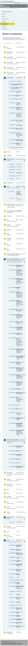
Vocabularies (5, 23)
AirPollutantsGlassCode (13, 270)
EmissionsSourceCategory (13, 569)
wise (8, 540)
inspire (9, 479)
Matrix (12, 577)
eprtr (8, 186)
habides (9, 238)
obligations (13, 175)
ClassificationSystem (13, 560)
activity (12, 191)
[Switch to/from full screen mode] (19, 3)
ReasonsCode (13, 397)
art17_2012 (10, 67)
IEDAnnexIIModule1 (11, 254)
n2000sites (13, 124)
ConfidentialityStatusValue (13, 564)
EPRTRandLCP (11, 204)
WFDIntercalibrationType (13, 608)
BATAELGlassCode (13, 292)
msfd (8, 507)
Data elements (5, 18)
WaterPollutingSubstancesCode (13, 466)
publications (10, 517)
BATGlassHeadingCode (13, 314)
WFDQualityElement (13, 615)
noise (8, 512)
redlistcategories (13, 143)
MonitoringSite (13, 580)
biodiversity (10, 77)
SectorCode (13, 405)
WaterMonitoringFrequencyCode (13, 418)
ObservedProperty (13, 582)
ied (7, 248)
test (8, 531)
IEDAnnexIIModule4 (11, 439)
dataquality (13, 91)
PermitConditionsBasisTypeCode (13, 392)
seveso (9, 526)
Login (17, 3)
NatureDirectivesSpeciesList (13, 139)
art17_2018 (10, 72)
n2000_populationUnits (13, 107)
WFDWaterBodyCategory (13, 619)
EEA (8, 1)
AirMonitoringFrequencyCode (13, 265)
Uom (12, 594)
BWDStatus (13, 557)
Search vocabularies (8, 43)
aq (7, 47)
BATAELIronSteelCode (13, 300)
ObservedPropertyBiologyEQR (13, 586)
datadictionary (11, 159)
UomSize (13, 601)
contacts (13, 164)
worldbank (10, 632)
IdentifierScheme (13, 573)
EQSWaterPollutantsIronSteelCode (13, 374)
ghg (8, 233)
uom (8, 535)
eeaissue (13, 172)
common (9, 155)
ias (7, 243)
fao (8, 219)
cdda (8, 151)
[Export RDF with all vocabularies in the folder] (24, 78)
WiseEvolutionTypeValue (13, 622)
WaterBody (13, 605)
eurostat (9, 216)
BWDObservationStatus (13, 545)
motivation (13, 102)
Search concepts (18, 43)
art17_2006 (10, 62)
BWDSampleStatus (13, 553)
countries (13, 522)
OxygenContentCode (13, 388)
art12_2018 (10, 57)
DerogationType (13, 450)
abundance (13, 81)
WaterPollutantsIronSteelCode (13, 430)
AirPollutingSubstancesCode (13, 446)
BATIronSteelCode (13, 321)
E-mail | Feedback (5, 641)
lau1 (8, 489)
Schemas (4, 21)
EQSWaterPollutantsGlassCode (13, 367)
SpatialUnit (13, 591)
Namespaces (4, 28)
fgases (8, 224)
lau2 (8, 493)
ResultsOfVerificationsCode (13, 454)
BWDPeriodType (13, 549)
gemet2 (9, 230)
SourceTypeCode (13, 408)
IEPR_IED (9, 472)
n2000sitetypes (13, 128)
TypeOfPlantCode (13, 459)
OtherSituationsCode (13, 381)
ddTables (13, 169)
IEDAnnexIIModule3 (11, 259)
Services (4, 26)
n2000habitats (13, 120)
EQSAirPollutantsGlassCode (13, 349)
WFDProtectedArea (13, 612)
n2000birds (13, 113)
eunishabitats (13, 98)
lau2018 (9, 496)
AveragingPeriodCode (13, 287)
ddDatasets (13, 166)
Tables (3, 16)
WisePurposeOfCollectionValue (13, 626)
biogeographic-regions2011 (13, 88)
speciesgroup (13, 147)
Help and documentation (7, 11)
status (12, 178)
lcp (7, 502)
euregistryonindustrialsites (11, 211)
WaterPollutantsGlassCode (13, 423)
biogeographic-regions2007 (13, 84)
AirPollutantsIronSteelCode (13, 278)
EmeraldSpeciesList (13, 95)
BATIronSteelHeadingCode (13, 327)
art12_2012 (10, 52)
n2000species (13, 132)
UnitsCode (13, 412)
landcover (9, 484)
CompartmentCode (13, 333)
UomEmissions (13, 597)
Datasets (4, 14)
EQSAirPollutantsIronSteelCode (13, 356)
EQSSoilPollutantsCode (13, 362)
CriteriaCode (13, 338)
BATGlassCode (13, 309)
